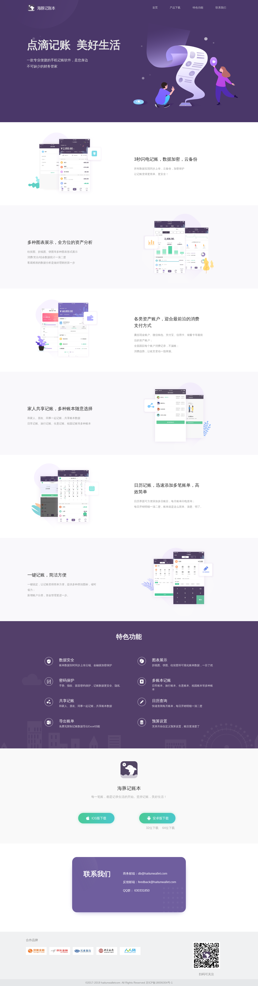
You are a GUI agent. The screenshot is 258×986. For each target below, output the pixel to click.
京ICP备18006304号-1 (159, 982)
